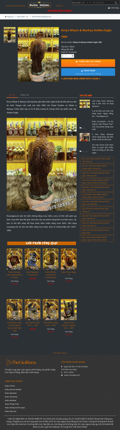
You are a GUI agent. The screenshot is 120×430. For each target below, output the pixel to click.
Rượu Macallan (11, 393)
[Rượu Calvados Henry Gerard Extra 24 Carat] (14, 259)
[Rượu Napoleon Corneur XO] (32, 259)
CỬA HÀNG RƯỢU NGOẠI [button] (15, 6)
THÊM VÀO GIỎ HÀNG (89, 63)
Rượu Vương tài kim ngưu (15, 407)
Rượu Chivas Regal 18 (68, 273)
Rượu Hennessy (11, 397)
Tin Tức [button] (59, 6)
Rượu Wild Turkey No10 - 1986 (50, 323)
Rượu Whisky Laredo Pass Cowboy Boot (50, 275)
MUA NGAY (88, 72)
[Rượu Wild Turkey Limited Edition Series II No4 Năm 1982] (14, 309)
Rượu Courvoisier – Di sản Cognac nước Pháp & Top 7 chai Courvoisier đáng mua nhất (102, 125)
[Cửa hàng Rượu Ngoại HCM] (39, 4)
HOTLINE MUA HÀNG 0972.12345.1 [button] (81, 78)
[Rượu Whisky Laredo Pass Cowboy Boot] (50, 259)
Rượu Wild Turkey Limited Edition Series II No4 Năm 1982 (14, 326)
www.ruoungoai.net (72, 375)
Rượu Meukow (10, 400)
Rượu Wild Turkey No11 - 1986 (32, 323)
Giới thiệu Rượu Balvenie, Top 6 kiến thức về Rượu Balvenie (103, 103)
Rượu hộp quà (10, 411)
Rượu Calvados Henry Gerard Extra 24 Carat (14, 275)
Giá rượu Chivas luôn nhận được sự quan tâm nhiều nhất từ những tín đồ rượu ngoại (102, 149)
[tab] (12, 95)
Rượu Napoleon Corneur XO (32, 273)
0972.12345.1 (69, 372)
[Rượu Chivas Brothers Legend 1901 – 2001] (69, 309)
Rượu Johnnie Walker (13, 389)
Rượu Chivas (10, 386)
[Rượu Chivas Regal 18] (69, 259)
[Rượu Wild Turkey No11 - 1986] (32, 309)
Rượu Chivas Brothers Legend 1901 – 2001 (68, 325)
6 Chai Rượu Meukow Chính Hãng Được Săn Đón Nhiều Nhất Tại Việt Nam (102, 137)
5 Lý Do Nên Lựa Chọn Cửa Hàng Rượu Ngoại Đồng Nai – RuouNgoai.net (102, 113)
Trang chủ (10, 17)
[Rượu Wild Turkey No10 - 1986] (50, 309)
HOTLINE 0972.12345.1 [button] (60, 10)
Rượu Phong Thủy (12, 404)
